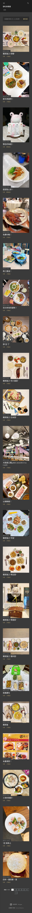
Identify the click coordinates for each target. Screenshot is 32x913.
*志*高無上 (7, 843)
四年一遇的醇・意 (10, 879)
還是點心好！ (8, 189)
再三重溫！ (7, 271)
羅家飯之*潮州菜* (10, 656)
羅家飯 (5, 725)
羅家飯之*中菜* (9, 538)
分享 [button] (4, 56)
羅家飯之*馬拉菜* (10, 575)
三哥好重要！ (8, 798)
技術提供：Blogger (17, 904)
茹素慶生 (6, 693)
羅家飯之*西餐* (9, 54)
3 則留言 (8, 237)
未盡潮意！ (7, 761)
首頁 (4, 10)
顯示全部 (25, 19)
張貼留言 (8, 147)
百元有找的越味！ (10, 308)
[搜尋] (28, 3)
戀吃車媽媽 (7, 7)
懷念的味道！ (8, 144)
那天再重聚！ (8, 99)
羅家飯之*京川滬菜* (10, 381)
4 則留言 (8, 56)
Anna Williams (20, 908)
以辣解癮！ (7, 501)
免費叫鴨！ (7, 235)
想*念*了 (6, 344)
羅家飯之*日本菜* (10, 417)
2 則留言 (8, 347)
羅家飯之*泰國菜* (10, 620)
